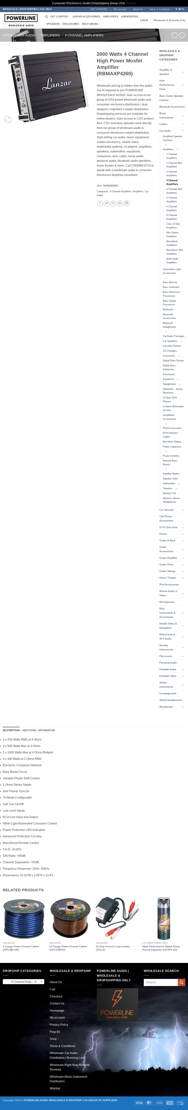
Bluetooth (168, 309)
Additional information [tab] (38, 730)
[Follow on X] (176, 9)
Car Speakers (170, 341)
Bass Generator (171, 287)
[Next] (185, 929)
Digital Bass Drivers (173, 360)
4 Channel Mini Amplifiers (174, 191)
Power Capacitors (172, 446)
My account (120, 9)
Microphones (166, 601)
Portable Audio (167, 669)
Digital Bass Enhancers (169, 367)
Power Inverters (171, 455)
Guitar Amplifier (168, 557)
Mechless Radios (172, 441)
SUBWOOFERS (130, 16)
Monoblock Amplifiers (172, 243)
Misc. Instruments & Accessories (167, 612)
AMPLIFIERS (110, 16)
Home (8, 35)
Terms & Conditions (159, 9)
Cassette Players (172, 345)
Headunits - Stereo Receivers (173, 391)
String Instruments (166, 684)
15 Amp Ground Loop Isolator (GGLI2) (113, 948)
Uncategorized (167, 693)
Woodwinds (166, 706)
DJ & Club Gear (168, 527)
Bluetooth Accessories (172, 106)
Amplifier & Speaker (165, 71)
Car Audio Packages (174, 336)
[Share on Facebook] (100, 204)
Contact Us (57, 1003)
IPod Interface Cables (170, 435)
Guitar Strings (167, 571)
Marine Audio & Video (168, 593)
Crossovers (169, 355)
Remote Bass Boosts (170, 462)
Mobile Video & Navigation (168, 625)
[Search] (46, 16)
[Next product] (174, 35)
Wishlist (55, 1088)
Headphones (169, 384)
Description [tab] (11, 730)
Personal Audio (168, 662)
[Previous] (3, 929)
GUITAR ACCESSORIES (87, 16)
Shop (53, 1038)
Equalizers (168, 379)
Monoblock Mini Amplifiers (174, 252)
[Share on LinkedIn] (127, 204)
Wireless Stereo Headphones (171, 500)
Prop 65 (55, 1031)
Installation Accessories (169, 417)
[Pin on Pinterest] (120, 204)
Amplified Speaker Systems (172, 138)
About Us (138, 9)
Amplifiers (50, 35)
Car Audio (26, 35)
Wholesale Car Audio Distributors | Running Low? (68, 1055)
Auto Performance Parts (166, 85)
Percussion (165, 656)
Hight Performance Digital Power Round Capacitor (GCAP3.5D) (161, 948)
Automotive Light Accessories (172, 271)
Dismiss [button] (130, 3)
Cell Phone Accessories (166, 518)
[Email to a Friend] (113, 204)
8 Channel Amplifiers (171, 217)
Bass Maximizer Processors (171, 294)
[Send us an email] (180, 9)
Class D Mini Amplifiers (173, 226)
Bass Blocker (170, 282)
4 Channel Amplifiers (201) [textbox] (23, 981)
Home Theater (167, 577)
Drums (163, 533)
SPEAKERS (53, 24)
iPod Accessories (172, 428)
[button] (144, 20)
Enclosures (169, 374)
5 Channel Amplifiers (171, 199)
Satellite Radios (171, 473)
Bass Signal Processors (169, 302)
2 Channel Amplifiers (171, 156)
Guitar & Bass (167, 540)
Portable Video (167, 675)
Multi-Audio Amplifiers (172, 260)
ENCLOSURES (70, 24)
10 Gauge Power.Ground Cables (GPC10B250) (68, 948)
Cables (163, 124)
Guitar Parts (166, 564)
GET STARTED (99, 9)
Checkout (56, 996)
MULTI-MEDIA (90, 24)
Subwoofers (169, 483)
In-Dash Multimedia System (173, 408)
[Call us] (183, 9)
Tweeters (167, 488)
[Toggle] (183, 72)
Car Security (166, 509)
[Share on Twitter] (107, 204)
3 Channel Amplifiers (171, 173)
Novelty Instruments (166, 647)
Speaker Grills (170, 478)
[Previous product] (182, 35)
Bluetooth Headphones (169, 325)
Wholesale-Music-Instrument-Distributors (69, 1079)
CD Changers (170, 350)
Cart (52, 989)
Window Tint (169, 493)
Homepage (57, 1010)
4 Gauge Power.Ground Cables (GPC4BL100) (21, 948)
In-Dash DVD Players (170, 399)
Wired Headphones (170, 700)
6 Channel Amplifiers (171, 208)
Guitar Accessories (166, 549)
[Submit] (181, 982)
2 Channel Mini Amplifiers (174, 165)
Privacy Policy (59, 1024)
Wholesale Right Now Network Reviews (70, 1067)
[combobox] (23, 981)
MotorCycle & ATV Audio (167, 636)
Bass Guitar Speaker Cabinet (171, 98)
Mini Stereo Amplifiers (172, 234)
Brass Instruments (166, 115)
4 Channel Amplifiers (84, 35)
